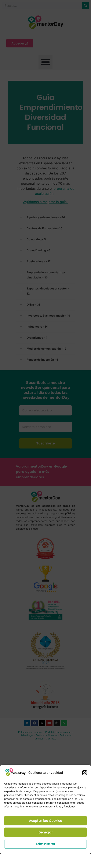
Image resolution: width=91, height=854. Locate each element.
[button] (85, 773)
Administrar (45, 844)
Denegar (46, 832)
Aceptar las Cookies (45, 820)
